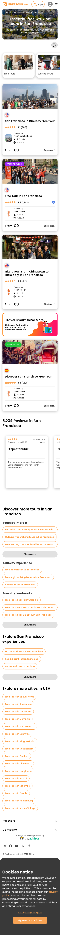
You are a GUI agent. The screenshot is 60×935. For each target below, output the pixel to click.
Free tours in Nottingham (19, 748)
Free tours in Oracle (16, 793)
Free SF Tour (20, 211)
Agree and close (30, 920)
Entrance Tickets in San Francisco (24, 651)
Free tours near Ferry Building (21, 599)
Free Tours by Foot (23, 136)
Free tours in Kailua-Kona (19, 696)
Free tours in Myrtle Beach (19, 726)
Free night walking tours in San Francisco (28, 577)
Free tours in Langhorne (18, 771)
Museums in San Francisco (20, 666)
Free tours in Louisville (17, 785)
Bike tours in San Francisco (20, 584)
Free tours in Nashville (17, 733)
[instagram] (4, 846)
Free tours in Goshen (16, 756)
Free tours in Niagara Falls (19, 741)
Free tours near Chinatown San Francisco (28, 614)
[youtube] (16, 846)
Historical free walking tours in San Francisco (30, 529)
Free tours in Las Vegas (18, 711)
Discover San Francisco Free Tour (28, 376)
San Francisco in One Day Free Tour (30, 121)
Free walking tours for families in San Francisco (31, 544)
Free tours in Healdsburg (19, 800)
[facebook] (10, 846)
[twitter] (23, 846)
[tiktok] (29, 846)
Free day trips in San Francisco (22, 569)
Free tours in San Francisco (26, 12)
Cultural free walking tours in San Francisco (29, 537)
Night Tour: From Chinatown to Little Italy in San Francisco (27, 273)
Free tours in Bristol (16, 778)
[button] (18, 65)
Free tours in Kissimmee (18, 704)
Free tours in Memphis (17, 718)
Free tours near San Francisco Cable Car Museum (31, 607)
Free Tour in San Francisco (23, 196)
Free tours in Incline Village (20, 808)
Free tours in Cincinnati (18, 763)
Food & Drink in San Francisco (21, 658)
